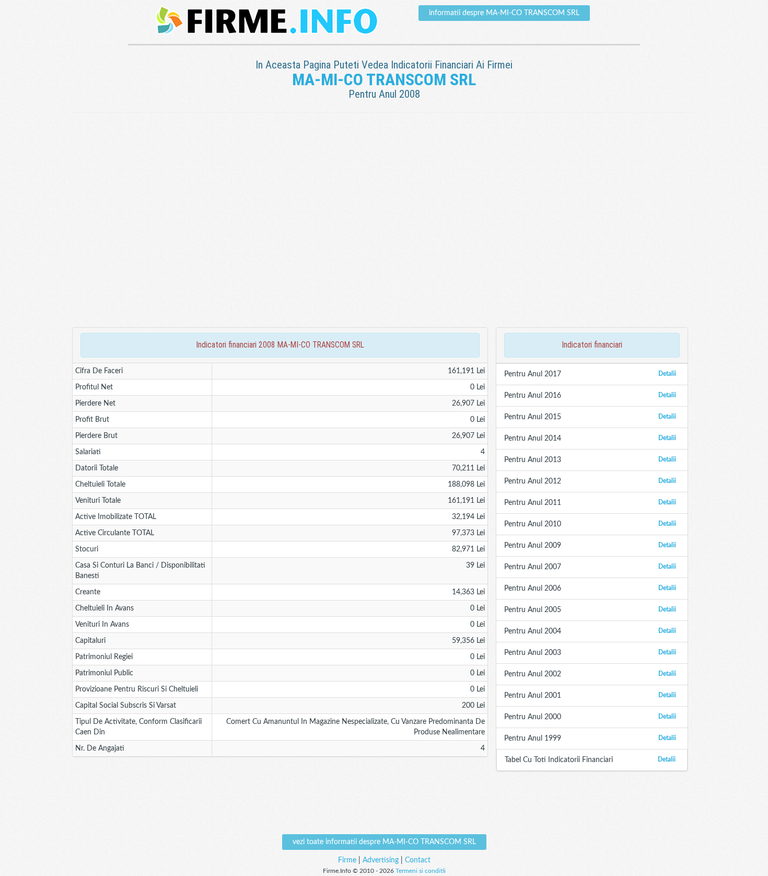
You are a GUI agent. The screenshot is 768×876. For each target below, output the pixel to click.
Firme (347, 860)
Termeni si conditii (420, 871)
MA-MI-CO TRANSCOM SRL (384, 79)
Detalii (667, 374)
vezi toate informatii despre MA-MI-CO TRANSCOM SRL (384, 842)
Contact (417, 860)
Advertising (381, 860)
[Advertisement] (384, 146)
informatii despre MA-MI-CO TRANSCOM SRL (504, 13)
